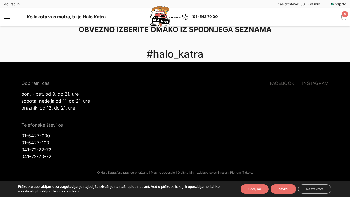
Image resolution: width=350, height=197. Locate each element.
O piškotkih (186, 172)
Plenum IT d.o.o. (241, 172)
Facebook (282, 83)
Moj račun (11, 4)
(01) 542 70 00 (204, 16)
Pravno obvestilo (163, 172)
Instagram (315, 83)
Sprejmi (254, 188)
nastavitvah (69, 191)
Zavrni (283, 188)
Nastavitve (314, 188)
